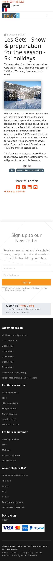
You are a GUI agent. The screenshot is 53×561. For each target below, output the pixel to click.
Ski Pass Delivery (10, 403)
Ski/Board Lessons (10, 424)
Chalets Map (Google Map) (14, 372)
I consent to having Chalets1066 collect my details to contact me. (26, 289)
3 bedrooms (7, 345)
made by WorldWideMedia (24, 555)
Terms (39, 552)
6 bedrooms (7, 361)
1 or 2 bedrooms (10, 340)
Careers (5, 486)
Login (6, 5)
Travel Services (9, 419)
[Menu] (49, 16)
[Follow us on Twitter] (5, 520)
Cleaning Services (10, 392)
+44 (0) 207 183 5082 (13, 1)
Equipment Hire (9, 408)
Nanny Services (9, 414)
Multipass (6, 450)
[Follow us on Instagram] (7, 520)
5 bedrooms (7, 356)
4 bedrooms (7, 351)
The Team (6, 480)
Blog (12, 170)
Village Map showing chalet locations (19, 377)
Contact (15, 5)
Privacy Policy (26, 552)
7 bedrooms (7, 367)
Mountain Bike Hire (11, 455)
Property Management (12, 502)
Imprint (5, 555)
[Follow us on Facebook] (2, 520)
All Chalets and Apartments (15, 335)
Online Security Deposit (13, 507)
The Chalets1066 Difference (15, 475)
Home (5, 552)
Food (4, 397)
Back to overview (16, 191)
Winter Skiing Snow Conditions (30, 170)
